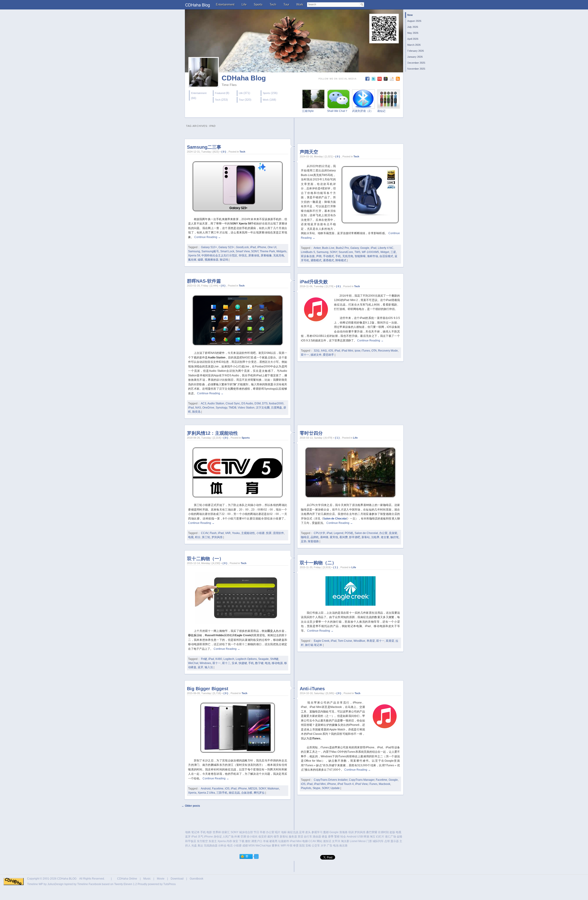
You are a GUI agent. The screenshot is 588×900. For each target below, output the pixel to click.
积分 (198, 537)
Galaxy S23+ (226, 247)
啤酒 (366, 836)
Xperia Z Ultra (206, 792)
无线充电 (278, 255)
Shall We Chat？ (337, 111)
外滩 (237, 836)
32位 (317, 350)
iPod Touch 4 (345, 784)
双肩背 (390, 640)
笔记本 (195, 832)
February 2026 (415, 50)
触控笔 (394, 537)
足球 (302, 832)
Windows (205, 663)
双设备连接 (308, 256)
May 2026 (412, 32)
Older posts (190, 805)
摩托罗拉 (259, 792)
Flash (213, 533)
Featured (220, 93)
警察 (337, 836)
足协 (303, 541)
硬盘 (324, 836)
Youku (236, 533)
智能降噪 (360, 256)
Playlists (306, 788)
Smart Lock (227, 251)
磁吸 (200, 259)
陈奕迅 (196, 411)
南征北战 (234, 792)
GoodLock (242, 247)
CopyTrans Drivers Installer (331, 779)
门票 (369, 841)
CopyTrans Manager (361, 779)
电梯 (305, 841)
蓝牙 (200, 667)
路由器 (317, 836)
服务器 (293, 836)
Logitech (228, 659)
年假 (289, 845)
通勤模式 (316, 260)
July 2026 (412, 27)
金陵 (399, 836)
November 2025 (416, 68)
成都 (245, 845)
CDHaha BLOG (66, 878)
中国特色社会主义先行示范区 (219, 255)
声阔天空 (309, 151)
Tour (286, 4)
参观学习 (316, 832)
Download (177, 878)
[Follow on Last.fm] (380, 80)
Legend (338, 533)
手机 (338, 256)
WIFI (283, 845)
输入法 (209, 667)
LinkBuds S (308, 252)
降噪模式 (340, 260)
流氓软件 (278, 533)
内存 (229, 841)
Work (299, 4)
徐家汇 (226, 832)
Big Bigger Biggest (207, 688)
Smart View (243, 251)
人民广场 (228, 836)
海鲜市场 (372, 256)
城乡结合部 (246, 832)
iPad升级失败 (314, 281)
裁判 (270, 836)
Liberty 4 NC (385, 248)
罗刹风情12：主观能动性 (212, 433)
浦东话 (327, 841)
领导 (276, 836)
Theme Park (267, 251)
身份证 (218, 836)
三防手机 (221, 792)
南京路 (343, 845)
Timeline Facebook (89, 884)
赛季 (331, 836)
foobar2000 (276, 403)
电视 (191, 537)
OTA (374, 350)
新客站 (366, 537)
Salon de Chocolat (335, 518)
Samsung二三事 (204, 147)
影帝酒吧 (354, 537)
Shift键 (274, 659)
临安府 (262, 836)
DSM (257, 403)
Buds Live (328, 248)
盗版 (392, 832)
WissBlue (359, 640)
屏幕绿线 (253, 255)
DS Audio (247, 403)
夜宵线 (334, 537)
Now (410, 15)
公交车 (316, 845)
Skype (316, 788)
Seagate (263, 659)
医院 (302, 845)
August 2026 (414, 21)
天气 (200, 836)
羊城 (266, 841)
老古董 (385, 537)
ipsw (357, 350)
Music (147, 878)
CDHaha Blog (244, 78)
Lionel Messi (358, 841)
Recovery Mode (388, 350)
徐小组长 (252, 836)
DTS (265, 403)
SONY (254, 251)
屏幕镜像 (266, 255)
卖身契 (393, 533)
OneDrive (208, 407)
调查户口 (256, 841)
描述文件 (316, 354)
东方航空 (202, 841)
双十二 (226, 663)
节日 (256, 832)
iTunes (366, 350)
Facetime (217, 788)
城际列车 (378, 841)
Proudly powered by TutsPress (157, 884)
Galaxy (354, 248)
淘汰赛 (345, 841)
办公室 (383, 533)
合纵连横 (246, 792)
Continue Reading (207, 237)
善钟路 (324, 537)
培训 (351, 832)
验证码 (224, 259)
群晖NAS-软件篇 (204, 281)
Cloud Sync (233, 403)
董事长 (276, 845)
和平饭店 (190, 841)
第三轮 (206, 537)
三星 (393, 252)
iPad (253, 247)
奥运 (200, 845)
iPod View (361, 784)
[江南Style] (313, 106)
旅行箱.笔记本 (313, 645)
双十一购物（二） (318, 562)
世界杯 (217, 832)
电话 (230, 845)
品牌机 (315, 537)
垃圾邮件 (283, 841)
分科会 (222, 845)
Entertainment (225, 4)
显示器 (394, 841)
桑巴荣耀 (371, 832)
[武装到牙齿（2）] (363, 106)
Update (335, 788)
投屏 (268, 533)
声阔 (319, 256)
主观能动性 (248, 533)
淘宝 (372, 836)
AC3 (203, 403)
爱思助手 (328, 354)
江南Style (308, 111)
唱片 (277, 832)
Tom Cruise (345, 640)
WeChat (193, 663)
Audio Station (215, 403)
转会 (343, 836)
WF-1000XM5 (370, 252)
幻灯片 (380, 836)
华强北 (243, 255)
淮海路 (343, 832)
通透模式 (328, 260)
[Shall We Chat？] (338, 106)
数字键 (259, 663)
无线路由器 (211, 845)
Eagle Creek (321, 640)
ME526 (252, 788)
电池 (267, 663)
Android (206, 788)
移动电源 (277, 663)
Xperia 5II (194, 255)
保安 (235, 841)
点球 (387, 841)
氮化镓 (192, 259)
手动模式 (328, 256)
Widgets (281, 251)
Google (364, 248)
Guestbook (196, 878)
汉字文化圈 (263, 407)
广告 (329, 845)
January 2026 (415, 56)
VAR (228, 533)
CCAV (204, 533)
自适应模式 (386, 256)
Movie (160, 878)
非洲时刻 (383, 832)
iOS (330, 350)
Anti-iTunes (312, 688)
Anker (317, 248)
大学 (323, 845)
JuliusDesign (55, 884)
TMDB (232, 407)
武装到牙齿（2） (362, 111)
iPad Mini (347, 350)
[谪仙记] (388, 106)
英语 (300, 836)
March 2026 (414, 44)
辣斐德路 (313, 541)
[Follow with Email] (392, 80)
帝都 (262, 832)
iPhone (261, 247)
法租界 (375, 537)
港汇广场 (390, 836)
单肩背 (371, 640)
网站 (319, 841)
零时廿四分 (311, 433)
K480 (218, 659)
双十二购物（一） (205, 558)
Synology (221, 407)
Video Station (246, 407)
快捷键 (243, 663)
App (268, 845)
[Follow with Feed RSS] (398, 80)
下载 (241, 841)
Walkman (273, 788)
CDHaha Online (127, 878)
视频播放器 (211, 259)
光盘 (194, 845)
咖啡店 (305, 537)
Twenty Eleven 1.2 (125, 884)
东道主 (213, 841)
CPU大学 (319, 533)
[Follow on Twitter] (374, 80)
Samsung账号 (210, 251)
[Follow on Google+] (386, 80)
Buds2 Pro (342, 248)
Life (244, 4)
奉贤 (296, 845)
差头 (308, 832)
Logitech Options (246, 659)
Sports (258, 4)
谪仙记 (381, 111)
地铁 (188, 832)
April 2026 (412, 38)
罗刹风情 (217, 537)
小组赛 (260, 533)
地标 (284, 832)
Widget (384, 252)
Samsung (194, 251)
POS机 (349, 533)
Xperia (192, 792)
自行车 (308, 836)
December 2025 (416, 62)
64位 (324, 350)
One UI (272, 247)
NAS (198, 407)
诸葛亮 (273, 841)
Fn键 (204, 659)
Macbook (384, 784)
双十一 (305, 354)
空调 (243, 836)
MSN (252, 845)
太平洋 (336, 841)
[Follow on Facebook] (367, 80)
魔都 (326, 832)
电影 (209, 832)
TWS (357, 252)
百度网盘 (276, 407)
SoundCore (346, 252)
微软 (248, 841)
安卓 (234, 663)
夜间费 (343, 537)
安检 (308, 845)
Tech (273, 4)
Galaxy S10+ (209, 247)
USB (360, 836)
